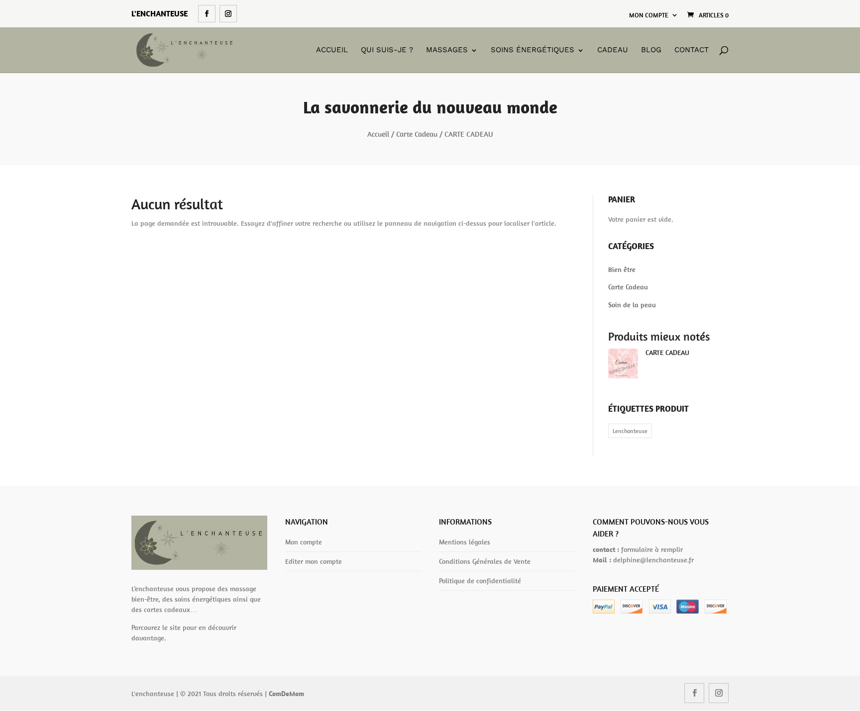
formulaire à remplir (652, 549)
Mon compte (648, 15)
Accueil (332, 50)
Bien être (622, 269)
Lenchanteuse (630, 431)
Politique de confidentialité (480, 580)
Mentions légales (464, 541)
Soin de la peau (632, 304)
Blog (651, 50)
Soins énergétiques (532, 50)
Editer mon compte (313, 561)
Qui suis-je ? (387, 50)
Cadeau (612, 50)
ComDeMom (286, 693)
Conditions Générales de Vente (485, 561)
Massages (447, 50)
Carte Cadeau (416, 134)
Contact (691, 50)
